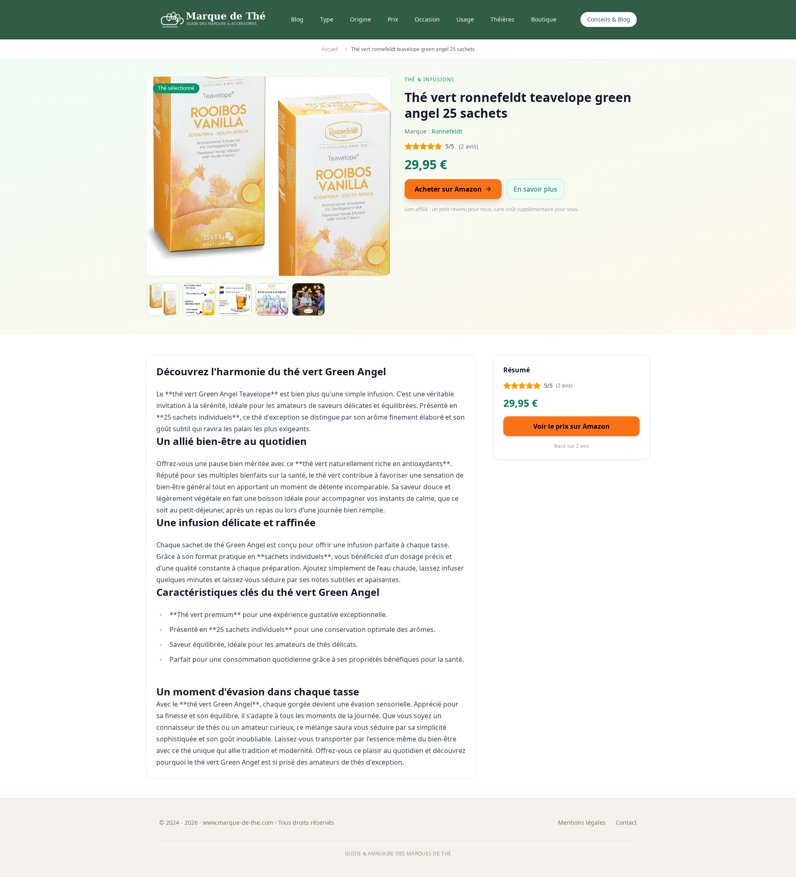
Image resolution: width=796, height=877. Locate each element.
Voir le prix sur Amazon (571, 426)
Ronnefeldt (447, 131)
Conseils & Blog (608, 19)
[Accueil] (213, 19)
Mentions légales (582, 822)
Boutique (543, 19)
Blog (297, 19)
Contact (626, 822)
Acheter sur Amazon (448, 189)
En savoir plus (535, 189)
